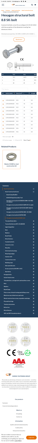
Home (2, 10)
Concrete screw (9, 245)
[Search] (32, 5)
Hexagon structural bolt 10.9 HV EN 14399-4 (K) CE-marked (19, 208)
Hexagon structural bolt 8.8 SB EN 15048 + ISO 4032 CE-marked (19, 201)
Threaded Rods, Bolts (11, 221)
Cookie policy (19, 427)
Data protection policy (19, 430)
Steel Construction (9, 188)
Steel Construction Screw (12, 191)
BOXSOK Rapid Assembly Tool (14, 197)
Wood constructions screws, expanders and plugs (17, 298)
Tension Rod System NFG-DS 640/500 (15, 224)
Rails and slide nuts (10, 265)
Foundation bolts (9, 242)
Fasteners (6, 186)
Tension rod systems (9, 304)
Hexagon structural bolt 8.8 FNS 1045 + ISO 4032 (18, 212)
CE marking (19, 414)
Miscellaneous (8, 310)
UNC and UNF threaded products (12, 313)
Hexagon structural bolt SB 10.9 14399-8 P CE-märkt (19, 205)
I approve (31, 437)
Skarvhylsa (8, 271)
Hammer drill (8, 256)
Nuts (6, 230)
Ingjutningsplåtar (9, 227)
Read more (19, 39)
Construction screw (10, 259)
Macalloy (7, 247)
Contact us (19, 416)
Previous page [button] (8, 140)
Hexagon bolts (8, 274)
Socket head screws (9, 277)
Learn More (18, 440)
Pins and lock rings (8, 301)
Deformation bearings (11, 250)
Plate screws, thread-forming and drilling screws (16, 292)
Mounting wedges (10, 253)
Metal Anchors (9, 239)
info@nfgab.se (16, 1)
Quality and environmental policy (19, 424)
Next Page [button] (27, 140)
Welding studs (9, 262)
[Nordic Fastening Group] (19, 5)
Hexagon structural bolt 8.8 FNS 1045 (16, 215)
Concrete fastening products (10, 406)
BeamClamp (8, 236)
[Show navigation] (3, 5)
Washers (7, 233)
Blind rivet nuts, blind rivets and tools (14, 295)
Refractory (7, 307)
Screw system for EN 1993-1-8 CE (13, 268)
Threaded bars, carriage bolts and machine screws (17, 280)
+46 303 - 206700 (6, 1)
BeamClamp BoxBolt (11, 194)
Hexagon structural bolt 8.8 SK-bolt (15, 218)
